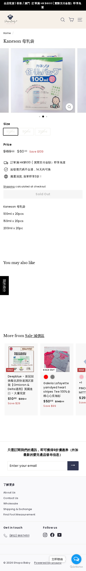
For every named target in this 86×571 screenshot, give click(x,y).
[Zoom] (69, 107)
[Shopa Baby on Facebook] (52, 535)
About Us (9, 492)
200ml (42, 132)
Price (7, 144)
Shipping (9, 186)
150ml (26, 132)
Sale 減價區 (34, 335)
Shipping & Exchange (17, 509)
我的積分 (4, 285)
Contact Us (10, 498)
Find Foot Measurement (19, 514)
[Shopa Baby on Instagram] (45, 535)
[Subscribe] (73, 466)
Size (6, 124)
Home (7, 33)
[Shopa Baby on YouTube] (59, 535)
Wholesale (10, 503)
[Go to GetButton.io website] (76, 567)
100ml (10, 132)
